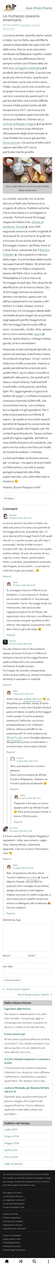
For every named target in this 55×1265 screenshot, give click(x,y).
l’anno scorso (11, 142)
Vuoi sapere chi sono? (12, 1193)
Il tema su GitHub (10, 1214)
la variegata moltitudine (26, 68)
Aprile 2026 (10, 1150)
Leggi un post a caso (12, 1239)
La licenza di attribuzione (13, 1203)
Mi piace (9, 498)
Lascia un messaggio (12, 1235)
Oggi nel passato (13, 1163)
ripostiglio (25, 25)
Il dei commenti (12, 1246)
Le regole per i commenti (14, 1200)
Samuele (13, 515)
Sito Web (8, 966)
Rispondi (7, 576)
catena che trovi (32, 698)
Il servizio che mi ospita (13, 1221)
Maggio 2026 (11, 1143)
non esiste (32, 877)
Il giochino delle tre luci (17, 1008)
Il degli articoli (11, 1242)
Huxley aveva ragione (17, 989)
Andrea (12, 641)
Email (32, 955)
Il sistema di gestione (12, 1217)
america (35, 25)
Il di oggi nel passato (14, 1250)
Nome (7, 955)
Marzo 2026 (11, 1157)
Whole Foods (14, 737)
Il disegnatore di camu (12, 1225)
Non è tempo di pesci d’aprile (33, 994)
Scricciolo (13, 828)
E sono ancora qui (14, 1034)
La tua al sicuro (13, 1196)
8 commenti (9, 28)
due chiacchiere (39, 8)
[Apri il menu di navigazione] (48, 1261)
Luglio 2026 (10, 1129)
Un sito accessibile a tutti (13, 1207)
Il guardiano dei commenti (14, 1228)
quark (38, 334)
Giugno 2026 (11, 1136)
